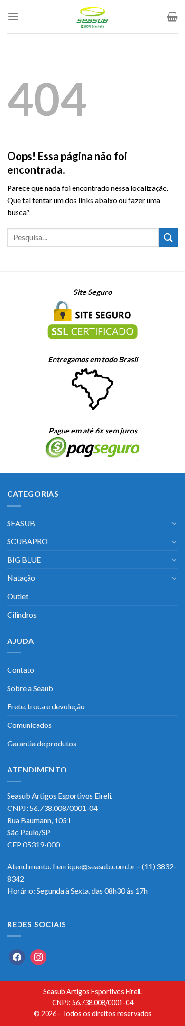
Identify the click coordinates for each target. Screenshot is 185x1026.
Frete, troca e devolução (46, 706)
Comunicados (29, 724)
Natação (21, 577)
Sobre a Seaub (30, 688)
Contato (20, 669)
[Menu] (12, 16)
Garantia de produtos (41, 743)
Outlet (17, 596)
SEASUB (21, 522)
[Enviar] (168, 237)
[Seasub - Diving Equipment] (92, 16)
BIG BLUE (24, 559)
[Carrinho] (172, 16)
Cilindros (22, 614)
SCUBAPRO (27, 541)
